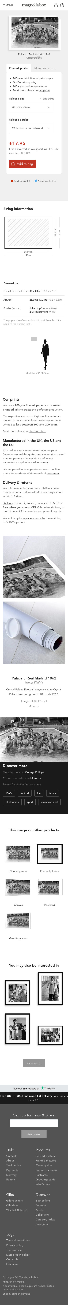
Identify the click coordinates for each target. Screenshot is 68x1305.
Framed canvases (46, 1170)
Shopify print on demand (16, 1293)
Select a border (18, 119)
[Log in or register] (56, 5)
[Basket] (62, 5)
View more (34, 1063)
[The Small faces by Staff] (17, 1029)
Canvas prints (44, 1165)
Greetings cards (45, 1179)
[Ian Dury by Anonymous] (50, 988)
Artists (39, 1210)
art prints (44, 90)
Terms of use (14, 1250)
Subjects (41, 1205)
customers (53, 473)
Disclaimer (12, 1264)
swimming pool (49, 801)
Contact (11, 1156)
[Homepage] (34, 6)
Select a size (31, 98)
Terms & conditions (18, 1240)
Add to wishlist (22, 181)
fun (39, 793)
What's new (43, 1184)
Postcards (42, 1175)
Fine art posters (45, 1156)
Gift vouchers (14, 1200)
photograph (12, 801)
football (25, 793)
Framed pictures (46, 1160)
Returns (11, 1179)
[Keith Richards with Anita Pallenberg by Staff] (17, 992)
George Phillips (34, 57)
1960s (9, 793)
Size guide (48, 98)
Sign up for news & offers (34, 1115)
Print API (7, 1281)
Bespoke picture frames (32, 1285)
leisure (52, 793)
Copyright (12, 1259)
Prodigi (20, 1281)
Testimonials (13, 1165)
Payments (12, 1170)
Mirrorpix (35, 778)
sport (30, 801)
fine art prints (37, 431)
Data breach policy (17, 1254)
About (10, 1160)
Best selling (43, 1200)
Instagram (42, 1224)
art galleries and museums (32, 462)
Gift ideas (12, 1205)
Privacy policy (14, 1245)
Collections (43, 1214)
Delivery (8, 503)
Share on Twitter (47, 181)
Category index (45, 1219)
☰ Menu (8, 5)
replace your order (33, 518)
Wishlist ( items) (16, 1210)
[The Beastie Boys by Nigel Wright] (50, 1035)
